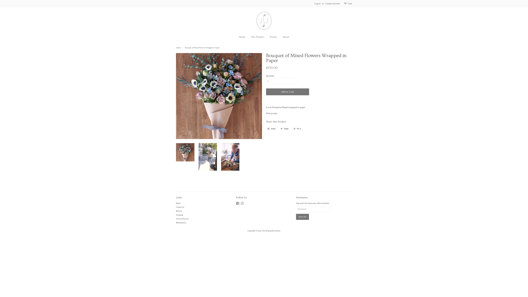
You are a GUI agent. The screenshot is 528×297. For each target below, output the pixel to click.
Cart (350, 3)
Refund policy (181, 223)
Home (242, 36)
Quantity (270, 76)
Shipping (179, 215)
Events (273, 36)
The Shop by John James (271, 231)
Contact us (180, 207)
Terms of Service (182, 219)
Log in (317, 3)
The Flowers (257, 36)
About (286, 36)
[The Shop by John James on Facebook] (237, 204)
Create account (332, 3)
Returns (179, 211)
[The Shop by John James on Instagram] (242, 204)
